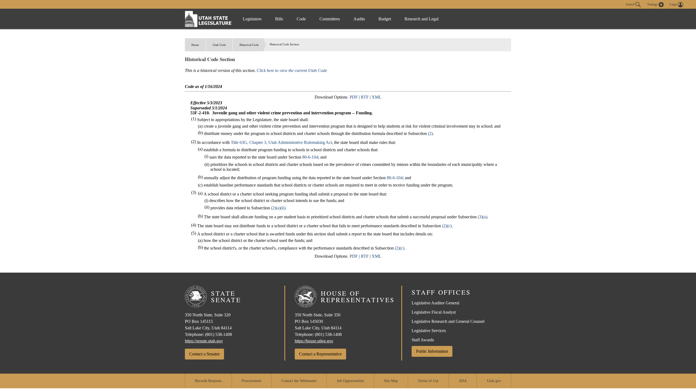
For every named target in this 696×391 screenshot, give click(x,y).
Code (301, 19)
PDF (354, 97)
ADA (463, 381)
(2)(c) (447, 225)
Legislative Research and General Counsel (448, 321)
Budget (384, 19)
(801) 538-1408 (218, 334)
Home (195, 44)
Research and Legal (422, 19)
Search (630, 4)
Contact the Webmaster (299, 381)
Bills (279, 19)
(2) (430, 133)
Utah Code (219, 44)
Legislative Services (429, 330)
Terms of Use (428, 381)
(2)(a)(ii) (278, 208)
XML (376, 97)
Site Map (391, 381)
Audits (359, 19)
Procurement (251, 381)
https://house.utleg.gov (314, 341)
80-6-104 (310, 157)
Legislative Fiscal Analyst (434, 312)
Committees (329, 19)
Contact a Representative (320, 354)
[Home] (208, 19)
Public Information (432, 351)
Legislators (252, 19)
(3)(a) (482, 217)
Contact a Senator (204, 354)
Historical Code (249, 44)
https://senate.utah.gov (204, 341)
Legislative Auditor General (435, 303)
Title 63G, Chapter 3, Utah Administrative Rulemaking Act (281, 142)
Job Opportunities (350, 381)
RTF (365, 97)
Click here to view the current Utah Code (292, 70)
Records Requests (208, 381)
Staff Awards (423, 340)
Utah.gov (494, 381)
